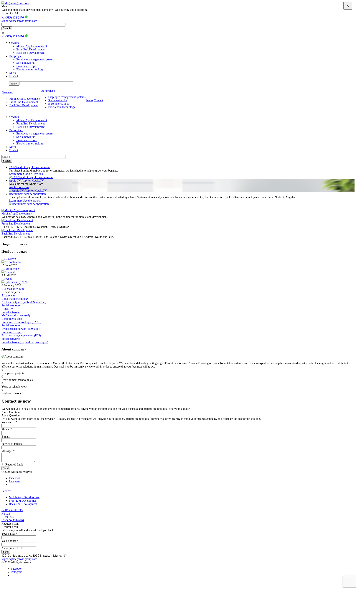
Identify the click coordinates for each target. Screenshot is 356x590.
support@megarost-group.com (19, 20)
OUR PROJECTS (12, 510)
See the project (31, 200)
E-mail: (5, 436)
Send (6, 468)
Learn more (16, 173)
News (12, 72)
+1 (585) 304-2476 (12, 17)
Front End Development (30, 49)
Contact (13, 76)
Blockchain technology (29, 69)
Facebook (14, 478)
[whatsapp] (26, 17)
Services (14, 42)
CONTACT (8, 516)
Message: (8, 451)
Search (7, 28)
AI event (6, 278)
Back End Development (30, 52)
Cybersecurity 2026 (12, 288)
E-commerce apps (26, 66)
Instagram (14, 481)
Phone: (6, 429)
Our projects (16, 56)
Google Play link (33, 173)
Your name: (9, 422)
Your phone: (9, 540)
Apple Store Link (19, 187)
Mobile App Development (31, 46)
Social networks (25, 62)
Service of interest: (12, 443)
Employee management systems (35, 59)
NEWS (5, 513)
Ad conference (10, 268)
